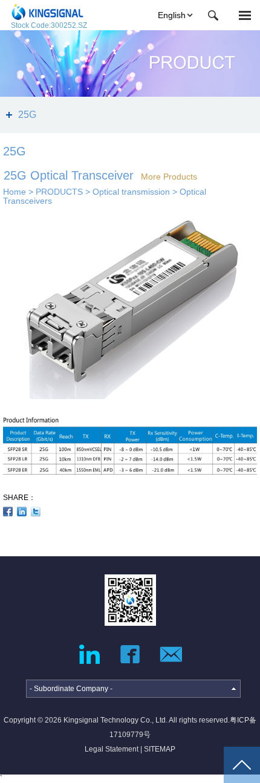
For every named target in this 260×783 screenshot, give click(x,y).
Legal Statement (111, 749)
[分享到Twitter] (36, 511)
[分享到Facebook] (8, 511)
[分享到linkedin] (22, 511)
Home (14, 192)
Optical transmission (131, 192)
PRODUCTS (59, 192)
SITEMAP (159, 749)
